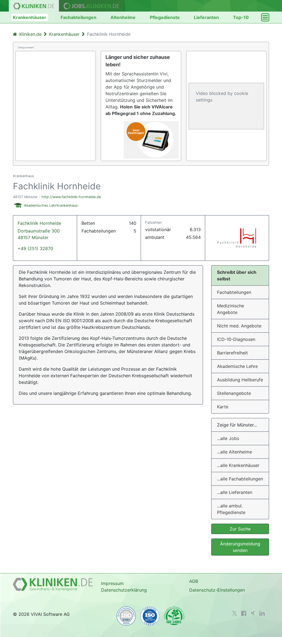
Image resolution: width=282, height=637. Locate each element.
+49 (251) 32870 (35, 248)
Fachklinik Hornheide (39, 230)
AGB (193, 581)
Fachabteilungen (78, 17)
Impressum (112, 583)
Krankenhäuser (29, 17)
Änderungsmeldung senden (240, 547)
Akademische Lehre (237, 366)
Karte (222, 406)
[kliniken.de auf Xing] (253, 613)
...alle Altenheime (234, 452)
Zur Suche (240, 529)
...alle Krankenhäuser (238, 465)
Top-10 (241, 17)
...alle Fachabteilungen (240, 479)
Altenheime (122, 17)
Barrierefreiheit (232, 353)
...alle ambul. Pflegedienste (231, 509)
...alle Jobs (228, 438)
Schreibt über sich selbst (236, 275)
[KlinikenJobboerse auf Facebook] (243, 613)
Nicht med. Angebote (239, 326)
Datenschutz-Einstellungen (217, 590)
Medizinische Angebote (230, 309)
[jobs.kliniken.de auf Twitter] (234, 613)
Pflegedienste (165, 17)
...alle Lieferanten (234, 492)
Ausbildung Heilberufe (240, 379)
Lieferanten (206, 17)
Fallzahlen (153, 222)
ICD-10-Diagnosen (236, 339)
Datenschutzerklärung (124, 590)
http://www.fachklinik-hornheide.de (71, 197)
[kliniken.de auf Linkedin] (262, 613)
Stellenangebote (234, 393)
